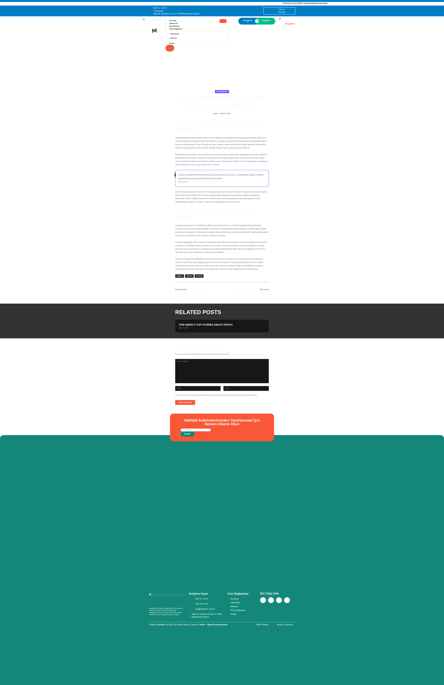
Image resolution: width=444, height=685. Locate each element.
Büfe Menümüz (174, 26)
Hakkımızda (173, 23)
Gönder (187, 434)
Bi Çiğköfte (290, 24)
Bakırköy (173, 38)
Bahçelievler (174, 34)
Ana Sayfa (172, 20)
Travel (199, 276)
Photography (222, 91)
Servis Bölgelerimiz (175, 29)
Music (180, 276)
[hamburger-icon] (223, 21)
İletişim (171, 43)
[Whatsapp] (287, 600)
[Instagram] (271, 600)
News (190, 276)
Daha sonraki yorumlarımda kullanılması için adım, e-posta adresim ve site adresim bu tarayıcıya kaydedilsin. (217, 395)
